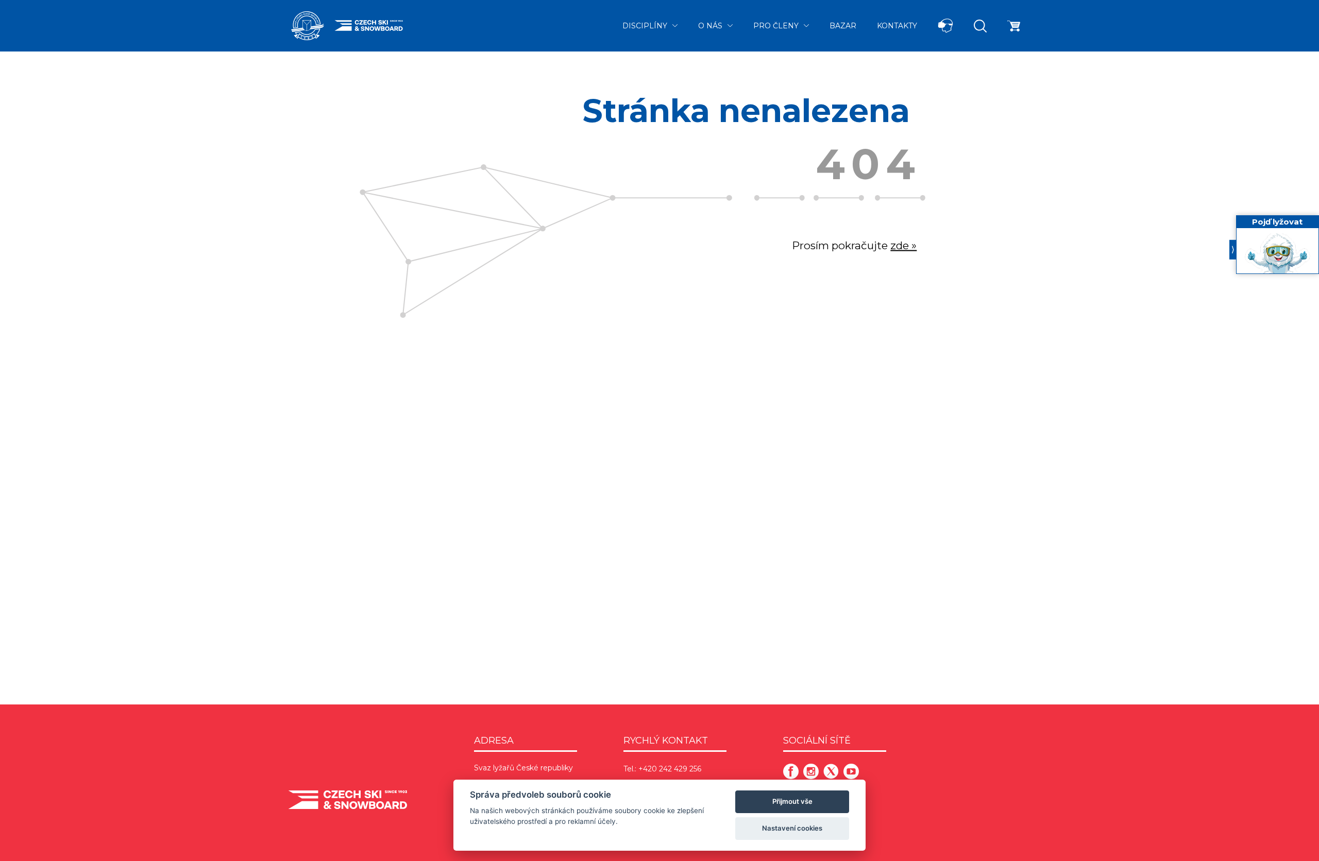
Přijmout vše (792, 801)
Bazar (843, 25)
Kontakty (897, 25)
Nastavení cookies (792, 828)
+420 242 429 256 (669, 768)
